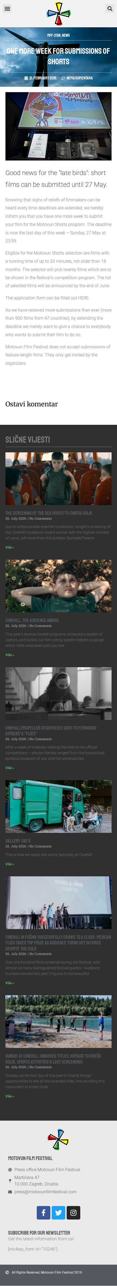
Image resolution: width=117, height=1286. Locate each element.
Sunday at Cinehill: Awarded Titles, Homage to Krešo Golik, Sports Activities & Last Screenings (53, 1059)
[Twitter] (58, 1213)
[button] (109, 8)
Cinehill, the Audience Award (32, 620)
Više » (9, 547)
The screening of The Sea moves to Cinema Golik (48, 513)
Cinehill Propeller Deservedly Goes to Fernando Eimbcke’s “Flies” (50, 731)
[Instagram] (73, 1213)
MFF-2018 (54, 35)
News (66, 35)
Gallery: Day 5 (17, 841)
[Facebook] (43, 1213)
